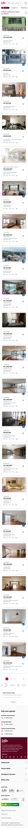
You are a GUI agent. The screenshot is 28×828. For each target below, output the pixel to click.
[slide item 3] (14, 29)
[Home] (2, 685)
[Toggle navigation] (26, 3)
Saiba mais (4, 754)
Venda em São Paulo (6, 685)
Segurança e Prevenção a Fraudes (8, 810)
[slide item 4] (15, 29)
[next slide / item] (24, 24)
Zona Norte (18, 685)
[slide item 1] (12, 29)
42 (23, 678)
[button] (5, 7)
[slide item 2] (13, 29)
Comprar (14, 7)
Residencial (12, 685)
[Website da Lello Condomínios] (11, 790)
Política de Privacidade (6, 818)
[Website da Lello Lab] (19, 790)
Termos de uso (4, 814)
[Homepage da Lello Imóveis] (4, 790)
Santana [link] (24, 685)
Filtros (6, 7)
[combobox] (15, 3)
